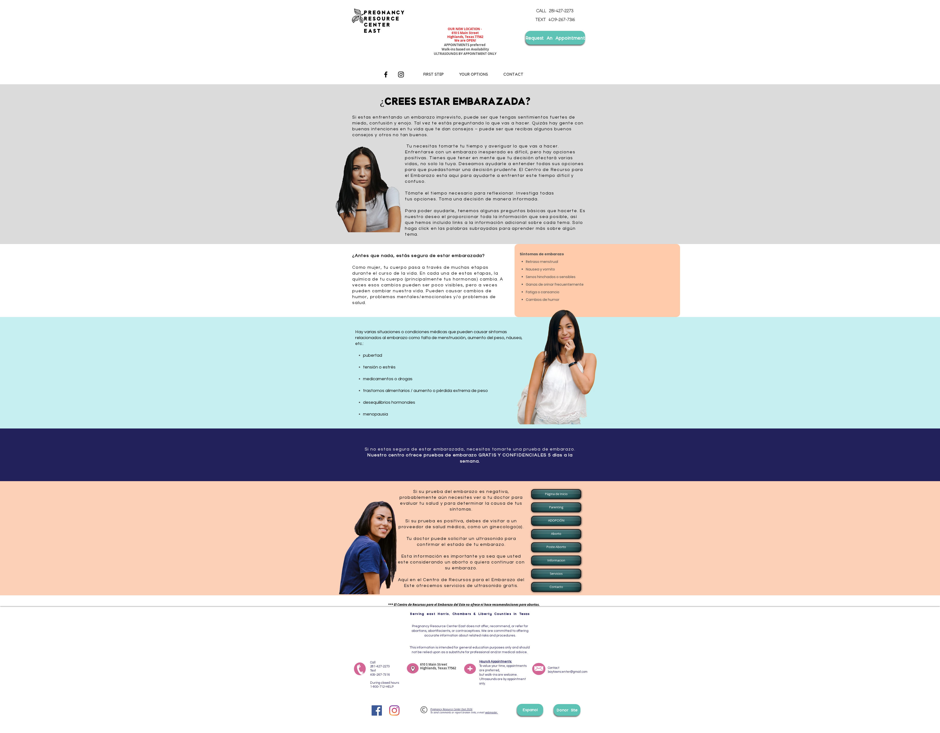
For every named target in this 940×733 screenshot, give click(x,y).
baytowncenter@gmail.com (568, 671)
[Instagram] (401, 74)
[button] (555, 494)
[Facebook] (386, 74)
